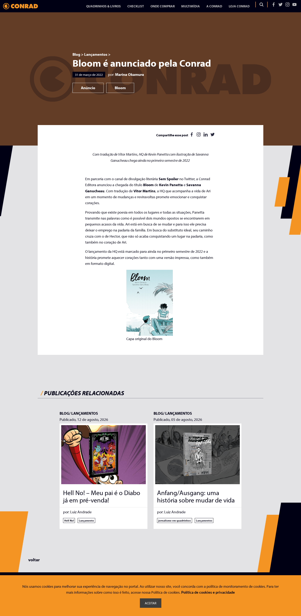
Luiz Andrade (81, 511)
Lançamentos (95, 54)
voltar (34, 559)
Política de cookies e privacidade (208, 592)
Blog (76, 54)
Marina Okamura (129, 74)
